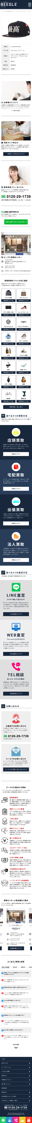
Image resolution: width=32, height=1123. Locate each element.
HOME (3, 1058)
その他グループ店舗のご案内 (9, 1100)
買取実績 (4, 1088)
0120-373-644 (10, 266)
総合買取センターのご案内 (9, 1096)
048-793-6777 (10, 267)
